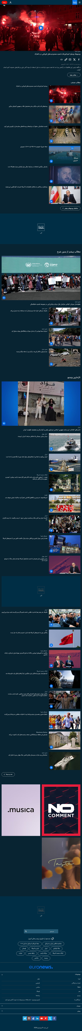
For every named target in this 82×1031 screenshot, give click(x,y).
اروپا (79, 979)
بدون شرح (77, 302)
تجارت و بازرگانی (76, 983)
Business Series (41, 732)
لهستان (24, 948)
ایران (79, 427)
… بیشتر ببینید (74, 75)
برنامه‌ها (38, 995)
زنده (4, 2)
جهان (38, 979)
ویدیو (78, 995)
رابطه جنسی (31, 953)
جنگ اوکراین (56, 948)
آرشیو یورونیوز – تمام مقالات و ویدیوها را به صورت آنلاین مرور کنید (22, 1000)
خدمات (78, 1006)
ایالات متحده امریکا (42, 475)
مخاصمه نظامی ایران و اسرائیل (53, 944)
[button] (70, 208)
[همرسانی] (70, 59)
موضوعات (77, 974)
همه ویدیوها (9, 774)
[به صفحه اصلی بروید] (74, 2)
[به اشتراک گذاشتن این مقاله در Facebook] (78, 59)
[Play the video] (41, 28)
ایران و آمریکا (35, 948)
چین (46, 630)
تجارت (20, 953)
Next (79, 987)
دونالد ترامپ (43, 953)
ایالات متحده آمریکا (58, 953)
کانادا (45, 495)
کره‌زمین (38, 983)
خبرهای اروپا (44, 536)
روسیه (46, 958)
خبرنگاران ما (77, 1000)
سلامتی (36, 958)
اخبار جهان (44, 434)
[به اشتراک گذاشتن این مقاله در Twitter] (74, 59)
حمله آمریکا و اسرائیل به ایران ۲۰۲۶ (29, 944)
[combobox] (41, 931)
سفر (79, 991)
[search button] (26, 931)
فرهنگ (38, 991)
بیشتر (78, 1011)
